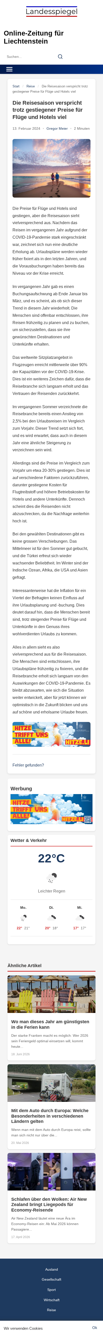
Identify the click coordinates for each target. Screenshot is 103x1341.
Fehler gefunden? (28, 765)
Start (16, 86)
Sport (51, 1290)
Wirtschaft (52, 1300)
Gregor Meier (57, 128)
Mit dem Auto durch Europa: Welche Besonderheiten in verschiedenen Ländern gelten (49, 1116)
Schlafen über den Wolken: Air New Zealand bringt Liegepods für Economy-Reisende (49, 1205)
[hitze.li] (51, 734)
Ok (94, 1327)
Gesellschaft (51, 1279)
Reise (30, 86)
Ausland (51, 1269)
